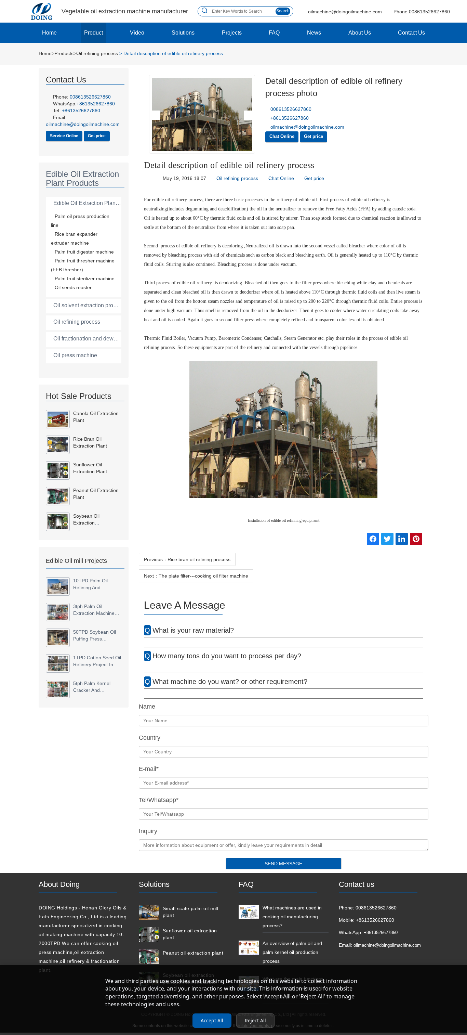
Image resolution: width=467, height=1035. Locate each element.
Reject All (255, 1020)
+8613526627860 (81, 110)
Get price (97, 135)
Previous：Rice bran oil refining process (187, 559)
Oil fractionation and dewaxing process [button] (100, 338)
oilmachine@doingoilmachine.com (306, 127)
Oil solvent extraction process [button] (88, 305)
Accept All (212, 1020)
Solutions (183, 33)
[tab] (83, 203)
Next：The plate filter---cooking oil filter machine (196, 576)
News (314, 33)
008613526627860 (90, 97)
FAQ (274, 33)
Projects (232, 33)
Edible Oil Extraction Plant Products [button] (96, 203)
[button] (156, 115)
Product (93, 33)
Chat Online (281, 136)
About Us (359, 33)
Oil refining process (97, 53)
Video (137, 33)
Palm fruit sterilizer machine (85, 278)
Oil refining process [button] (76, 322)
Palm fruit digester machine (84, 252)
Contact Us (411, 33)
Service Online (64, 135)
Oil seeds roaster (73, 287)
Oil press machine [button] (75, 355)
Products (64, 53)
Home (49, 33)
